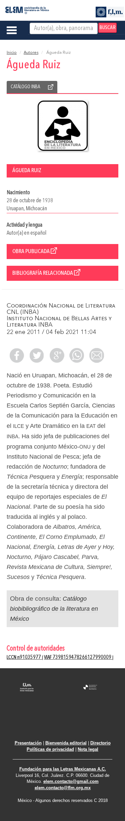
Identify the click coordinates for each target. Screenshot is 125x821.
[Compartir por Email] (97, 355)
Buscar (107, 27)
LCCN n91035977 (24, 657)
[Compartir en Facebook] (17, 355)
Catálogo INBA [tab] (25, 87)
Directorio (100, 742)
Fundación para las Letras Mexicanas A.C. (62, 769)
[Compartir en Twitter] (37, 355)
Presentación (28, 742)
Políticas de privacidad (50, 749)
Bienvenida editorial (66, 742)
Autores (31, 53)
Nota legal (88, 749)
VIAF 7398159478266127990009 (78, 657)
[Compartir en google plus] (57, 355)
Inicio (12, 53)
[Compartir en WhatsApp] (77, 355)
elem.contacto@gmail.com (71, 781)
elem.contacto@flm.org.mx (63, 787)
